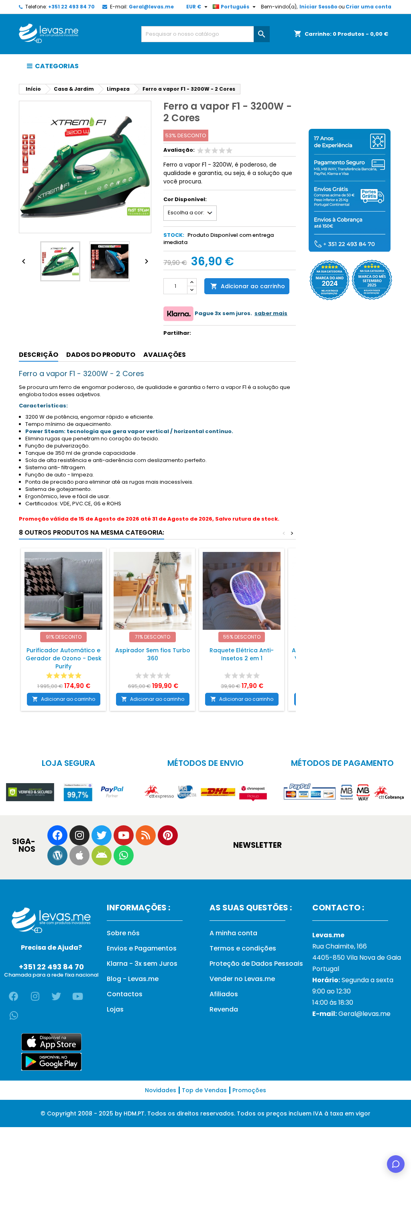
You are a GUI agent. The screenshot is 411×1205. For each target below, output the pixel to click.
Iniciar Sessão (318, 6)
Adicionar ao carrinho (247, 286)
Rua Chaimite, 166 (339, 946)
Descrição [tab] (38, 354)
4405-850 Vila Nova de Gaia (356, 957)
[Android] (102, 855)
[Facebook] (57, 835)
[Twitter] (102, 835)
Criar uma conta (368, 6)
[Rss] (146, 835)
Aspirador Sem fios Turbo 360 (152, 654)
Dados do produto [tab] (100, 354)
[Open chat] (396, 1164)
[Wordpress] (57, 855)
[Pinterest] (168, 835)
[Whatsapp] (124, 855)
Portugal (325, 968)
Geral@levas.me (151, 6)
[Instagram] (79, 835)
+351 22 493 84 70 (71, 6)
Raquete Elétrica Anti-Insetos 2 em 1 (242, 654)
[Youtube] (124, 835)
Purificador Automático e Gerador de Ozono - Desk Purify (64, 658)
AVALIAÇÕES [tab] (164, 354)
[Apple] (79, 855)
